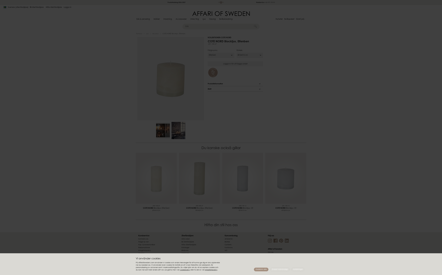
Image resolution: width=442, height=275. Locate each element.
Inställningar (298, 269)
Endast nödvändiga (280, 269)
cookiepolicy (185, 270)
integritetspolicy (211, 270)
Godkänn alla (261, 269)
